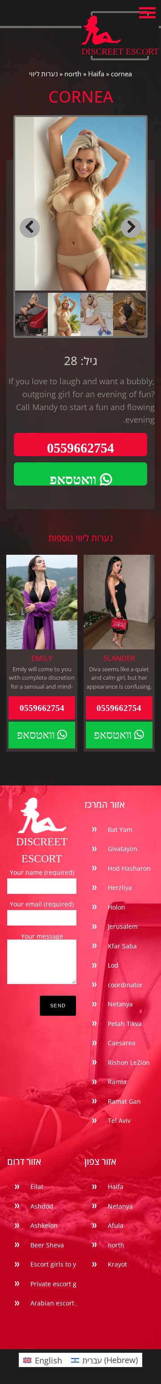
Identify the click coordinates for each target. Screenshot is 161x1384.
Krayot (117, 1264)
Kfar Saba (122, 946)
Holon (116, 907)
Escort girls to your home (67, 1264)
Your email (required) (42, 904)
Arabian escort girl (58, 1303)
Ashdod (41, 1206)
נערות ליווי (43, 73)
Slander (119, 658)
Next (131, 228)
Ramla (117, 1081)
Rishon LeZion (129, 1062)
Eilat (36, 1186)
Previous (30, 228)
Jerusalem (123, 926)
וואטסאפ (75, 479)
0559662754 (80, 448)
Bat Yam (120, 829)
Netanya (120, 1004)
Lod (113, 965)
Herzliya (120, 887)
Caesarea (122, 1043)
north (72, 73)
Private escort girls (58, 1284)
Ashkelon (44, 1225)
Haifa (96, 73)
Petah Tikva (125, 1023)
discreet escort (120, 51)
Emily (41, 658)
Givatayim (122, 848)
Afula (115, 1225)
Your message (42, 936)
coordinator (125, 985)
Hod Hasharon (129, 868)
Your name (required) (42, 872)
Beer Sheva (47, 1245)
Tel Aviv (119, 1120)
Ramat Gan (124, 1101)
